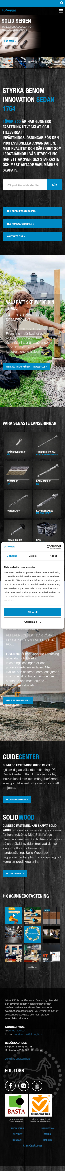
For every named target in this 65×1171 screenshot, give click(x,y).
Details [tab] (32, 555)
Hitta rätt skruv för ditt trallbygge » (26, 366)
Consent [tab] (12, 555)
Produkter (17, 1128)
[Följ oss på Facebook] (10, 1085)
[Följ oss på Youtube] (37, 1085)
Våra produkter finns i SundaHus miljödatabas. (40, 1120)
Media (47, 1134)
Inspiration (47, 1128)
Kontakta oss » (16, 236)
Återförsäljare (32, 1145)
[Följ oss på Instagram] (23, 1085)
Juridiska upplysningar (17, 1058)
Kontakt (17, 1139)
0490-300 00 (16, 1030)
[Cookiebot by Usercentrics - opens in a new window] (46, 547)
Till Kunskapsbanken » (20, 223)
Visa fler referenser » (18, 700)
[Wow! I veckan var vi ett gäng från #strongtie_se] (51, 934)
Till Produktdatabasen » (21, 211)
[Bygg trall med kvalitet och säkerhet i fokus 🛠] (32, 915)
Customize (30, 621)
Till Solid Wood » (15, 873)
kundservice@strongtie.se (28, 1033)
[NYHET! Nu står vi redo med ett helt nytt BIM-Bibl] (51, 953)
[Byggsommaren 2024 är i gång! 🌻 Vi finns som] (13, 934)
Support (17, 1134)
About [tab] (53, 555)
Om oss (47, 1139)
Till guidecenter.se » (17, 799)
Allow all (33, 612)
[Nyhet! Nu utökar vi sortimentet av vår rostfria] (51, 915)
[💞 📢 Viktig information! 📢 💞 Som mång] (13, 915)
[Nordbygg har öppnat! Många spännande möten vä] (32, 953)
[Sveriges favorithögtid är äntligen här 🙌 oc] (32, 934)
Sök (54, 185)
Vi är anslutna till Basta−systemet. (16, 1120)
